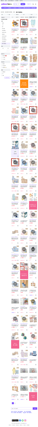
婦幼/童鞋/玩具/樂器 (4, 19)
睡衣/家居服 (3, 37)
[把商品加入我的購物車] (18, 34)
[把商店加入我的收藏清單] (18, 156)
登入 (29, 4)
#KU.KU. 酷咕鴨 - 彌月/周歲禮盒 (16, 412)
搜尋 (35, 408)
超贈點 (34, 7)
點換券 (9, 7)
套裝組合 (3, 34)
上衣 (2, 24)
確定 (8, 50)
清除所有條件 (7, 77)
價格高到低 (26, 17)
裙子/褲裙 (3, 28)
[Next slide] (18, 23)
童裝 (2, 21)
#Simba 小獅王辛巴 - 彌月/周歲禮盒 (17, 411)
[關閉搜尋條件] (18, 4)
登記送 (15, 7)
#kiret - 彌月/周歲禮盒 (27, 411)
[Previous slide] (11, 23)
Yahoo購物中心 (6, 4)
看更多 (20, 7)
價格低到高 (22, 17)
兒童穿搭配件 (4, 41)
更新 (25, 423)
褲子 (2, 26)
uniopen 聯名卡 (27, 7)
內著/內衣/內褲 (4, 36)
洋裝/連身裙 (3, 30)
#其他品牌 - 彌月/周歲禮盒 (27, 412)
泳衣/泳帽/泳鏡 (4, 39)
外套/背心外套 (4, 32)
